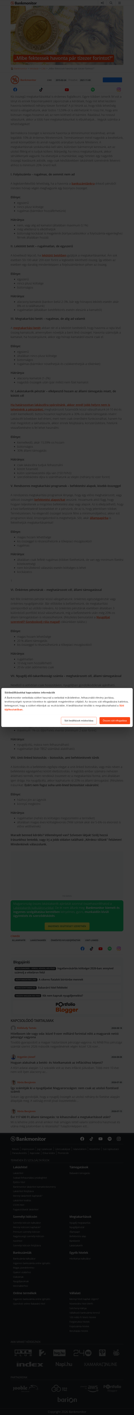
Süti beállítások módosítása (78, 720)
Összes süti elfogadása (115, 720)
